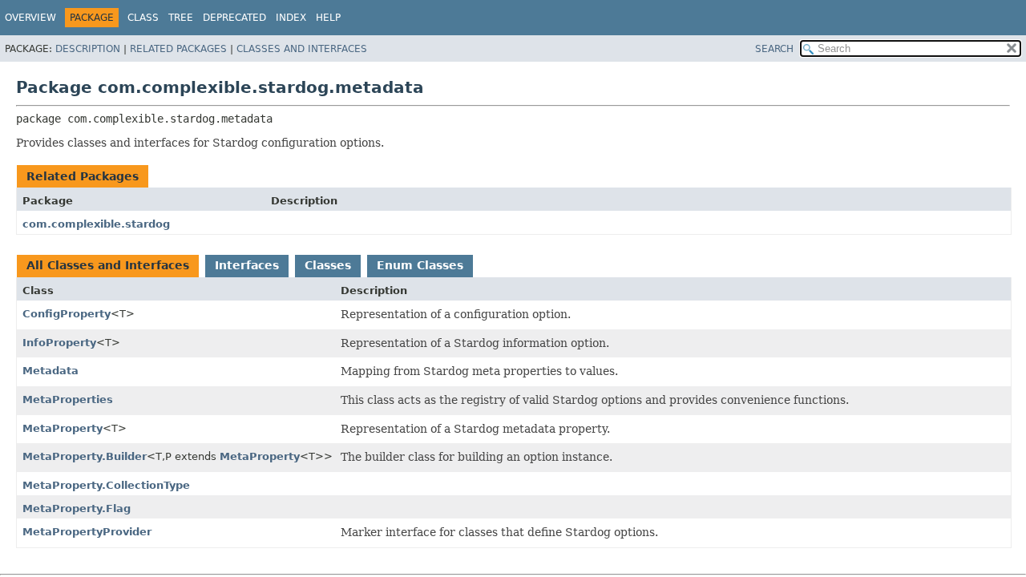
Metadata (50, 371)
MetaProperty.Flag (76, 508)
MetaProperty (62, 428)
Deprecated (234, 17)
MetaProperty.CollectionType (106, 485)
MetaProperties (67, 399)
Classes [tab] (328, 265)
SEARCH (774, 48)
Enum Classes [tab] (420, 265)
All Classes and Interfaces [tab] (107, 265)
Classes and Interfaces (301, 48)
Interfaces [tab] (247, 265)
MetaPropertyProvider (86, 532)
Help (328, 17)
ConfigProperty (66, 314)
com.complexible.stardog (96, 224)
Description (87, 48)
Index (291, 17)
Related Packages (178, 48)
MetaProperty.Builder (84, 456)
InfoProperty (59, 343)
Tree (180, 17)
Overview (30, 17)
